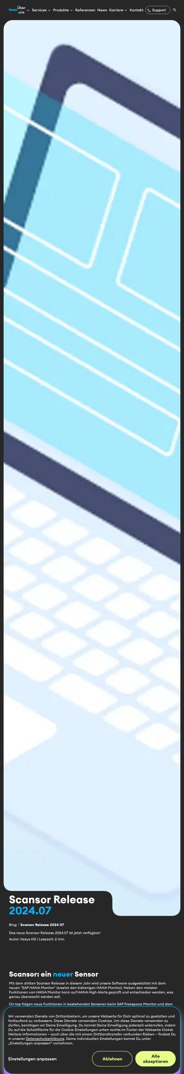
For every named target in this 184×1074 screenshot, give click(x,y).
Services (39, 10)
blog (13, 924)
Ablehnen (112, 1058)
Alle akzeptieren (155, 1058)
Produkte (61, 10)
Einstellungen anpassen (32, 1058)
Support (156, 10)
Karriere (116, 10)
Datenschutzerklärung (45, 1038)
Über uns (21, 9)
